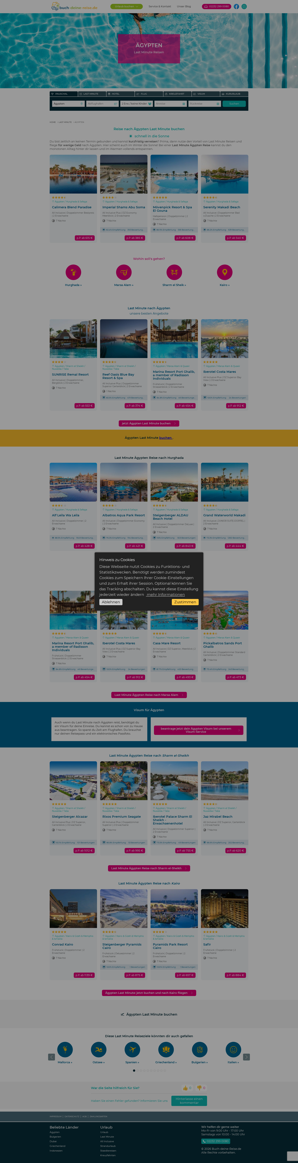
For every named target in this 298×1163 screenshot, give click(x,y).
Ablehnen (111, 602)
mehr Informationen (165, 594)
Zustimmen (185, 602)
